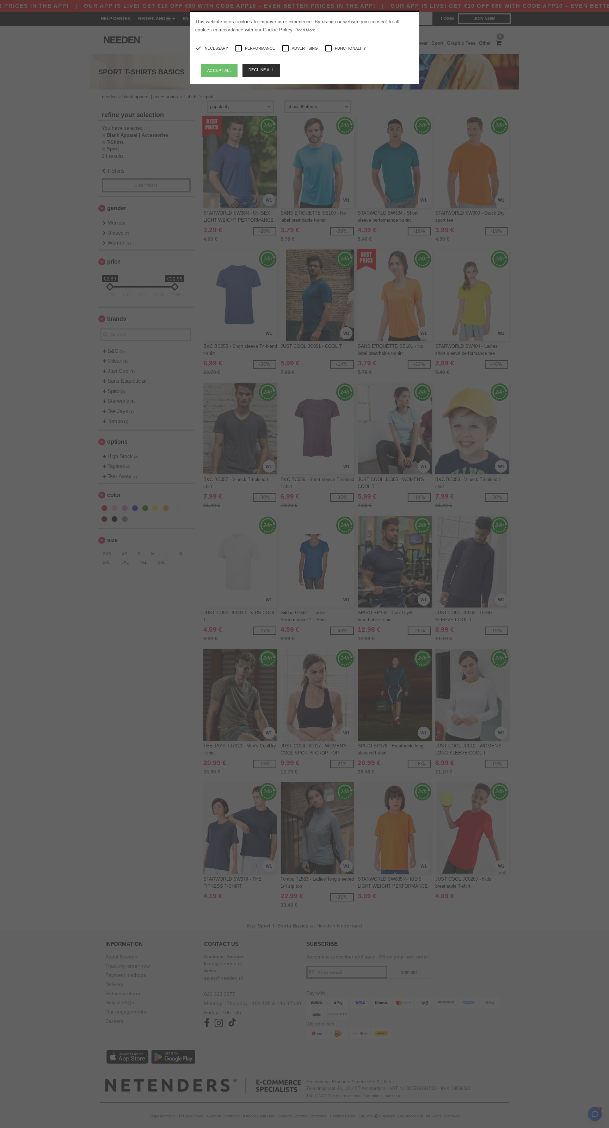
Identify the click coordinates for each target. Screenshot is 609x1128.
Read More (305, 30)
